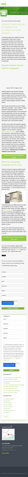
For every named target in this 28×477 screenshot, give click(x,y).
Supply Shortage (13, 265)
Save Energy (7, 404)
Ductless (6, 408)
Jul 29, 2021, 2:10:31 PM (7, 21)
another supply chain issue (8, 131)
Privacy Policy (13, 358)
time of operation (7, 210)
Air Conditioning (16, 263)
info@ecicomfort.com (10, 450)
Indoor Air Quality (9, 410)
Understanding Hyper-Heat (10, 388)
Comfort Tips (9, 263)
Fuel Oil (6, 412)
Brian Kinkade (17, 21)
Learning (22, 263)
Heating (6, 401)
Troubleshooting (5, 265)
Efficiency (7, 403)
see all (5, 416)
